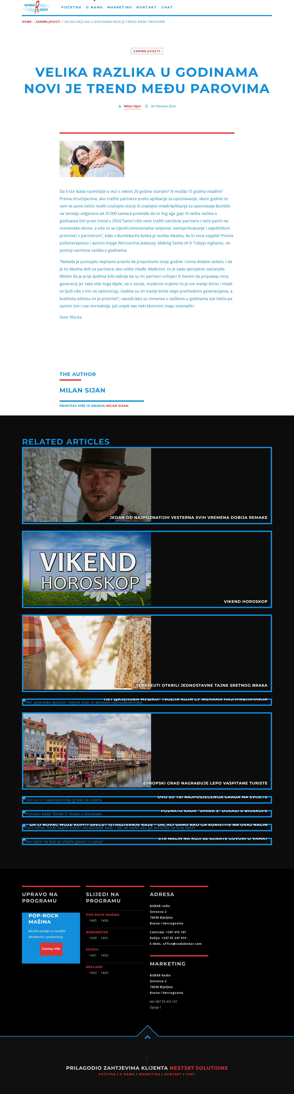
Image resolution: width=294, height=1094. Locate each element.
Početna (107, 1074)
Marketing (150, 1074)
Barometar (97, 932)
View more (147, 485)
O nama (127, 1074)
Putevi (92, 950)
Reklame (94, 967)
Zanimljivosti (48, 22)
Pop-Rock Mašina (102, 915)
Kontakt (173, 1074)
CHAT (190, 1074)
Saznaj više (51, 949)
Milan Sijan (132, 106)
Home (27, 22)
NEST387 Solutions (199, 1068)
